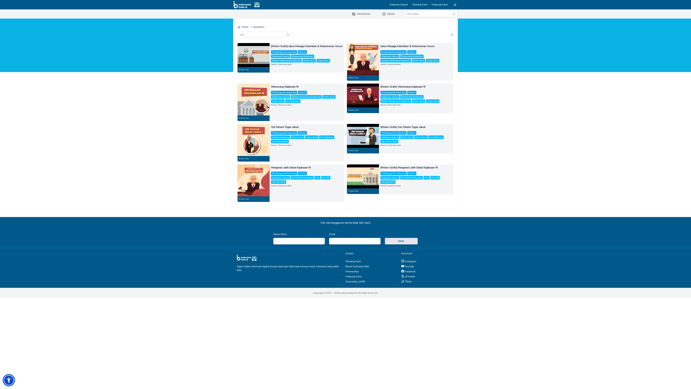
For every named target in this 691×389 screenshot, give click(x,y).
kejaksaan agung (280, 56)
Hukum (302, 52)
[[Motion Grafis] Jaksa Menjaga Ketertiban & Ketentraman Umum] (254, 55)
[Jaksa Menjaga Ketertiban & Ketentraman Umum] (363, 59)
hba (317, 177)
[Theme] (455, 5)
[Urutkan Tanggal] (452, 34)
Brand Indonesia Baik (357, 266)
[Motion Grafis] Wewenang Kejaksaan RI (403, 86)
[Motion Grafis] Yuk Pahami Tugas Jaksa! (402, 127)
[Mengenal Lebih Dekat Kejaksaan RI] (254, 180)
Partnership (352, 271)
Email (332, 234)
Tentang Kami (419, 4)
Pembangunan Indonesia (284, 52)
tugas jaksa (323, 60)
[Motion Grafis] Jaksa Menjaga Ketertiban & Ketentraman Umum (307, 46)
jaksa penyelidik (280, 141)
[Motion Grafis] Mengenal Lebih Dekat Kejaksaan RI (409, 167)
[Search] (454, 14)
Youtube (409, 266)
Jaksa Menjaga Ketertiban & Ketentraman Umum (407, 46)
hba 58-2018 (278, 182)
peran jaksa (309, 60)
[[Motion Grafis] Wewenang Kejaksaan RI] (363, 96)
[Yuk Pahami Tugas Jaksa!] (254, 140)
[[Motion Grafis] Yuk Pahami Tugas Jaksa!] (363, 136)
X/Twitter (409, 276)
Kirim (401, 241)
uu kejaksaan (292, 101)
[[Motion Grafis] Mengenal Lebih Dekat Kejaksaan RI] (363, 176)
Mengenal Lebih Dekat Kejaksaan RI (291, 167)
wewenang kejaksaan (302, 56)
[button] (9, 380)
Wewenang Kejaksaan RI (285, 86)
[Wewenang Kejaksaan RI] (254, 100)
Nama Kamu (280, 234)
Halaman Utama (399, 4)
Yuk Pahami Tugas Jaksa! (285, 127)
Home (244, 27)
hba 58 (325, 177)
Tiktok (408, 281)
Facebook (409, 271)
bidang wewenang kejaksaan (286, 60)
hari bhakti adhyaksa (302, 177)
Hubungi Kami (440, 4)
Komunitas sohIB (355, 281)
